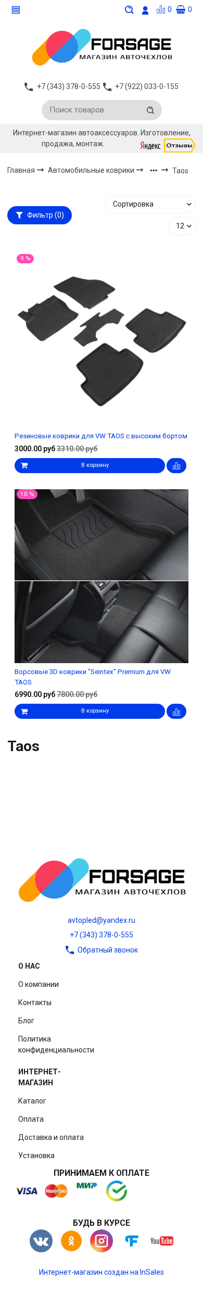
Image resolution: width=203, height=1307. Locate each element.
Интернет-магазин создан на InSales (101, 1272)
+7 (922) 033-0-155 (147, 86)
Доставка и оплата (51, 1137)
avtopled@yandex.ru (101, 920)
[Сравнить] (176, 465)
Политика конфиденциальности (56, 1044)
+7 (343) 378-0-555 (101, 935)
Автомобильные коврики (92, 170)
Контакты (35, 1002)
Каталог (32, 1101)
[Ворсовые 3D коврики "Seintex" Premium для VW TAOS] (101, 576)
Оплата (31, 1119)
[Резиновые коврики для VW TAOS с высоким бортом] (101, 340)
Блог (26, 1021)
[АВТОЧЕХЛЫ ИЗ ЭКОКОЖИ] (101, 46)
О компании (38, 984)
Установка (36, 1155)
